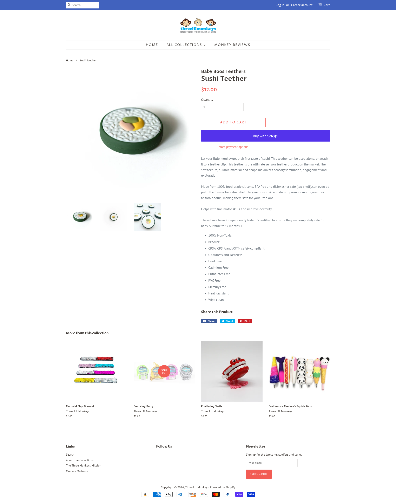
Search (70, 454)
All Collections (184, 45)
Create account (302, 5)
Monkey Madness (77, 471)
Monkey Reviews (232, 45)
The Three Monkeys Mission (83, 465)
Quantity (207, 99)
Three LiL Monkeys (197, 487)
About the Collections (79, 460)
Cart (327, 5)
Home (152, 45)
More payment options (233, 147)
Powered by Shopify (222, 487)
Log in (280, 5)
